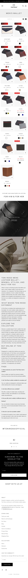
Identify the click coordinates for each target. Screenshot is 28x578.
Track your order (5, 516)
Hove (20, 39)
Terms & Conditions (6, 528)
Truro (7, 62)
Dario (7, 133)
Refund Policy (4, 533)
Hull (7, 109)
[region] (14, 441)
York (20, 62)
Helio (20, 156)
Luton (21, 85)
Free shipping (14, 443)
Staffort (7, 39)
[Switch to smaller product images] (26, 19)
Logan (21, 133)
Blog (2, 524)
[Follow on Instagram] (6, 570)
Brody (7, 181)
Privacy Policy (4, 531)
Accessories (4, 548)
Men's (2, 543)
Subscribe (14, 475)
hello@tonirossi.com (7, 509)
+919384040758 (5, 507)
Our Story (3, 521)
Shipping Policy (5, 536)
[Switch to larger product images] (23, 19)
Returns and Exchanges (6, 519)
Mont (7, 156)
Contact (3, 526)
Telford (7, 85)
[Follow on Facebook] (2, 570)
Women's (3, 546)
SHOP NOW (14, 220)
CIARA (21, 109)
